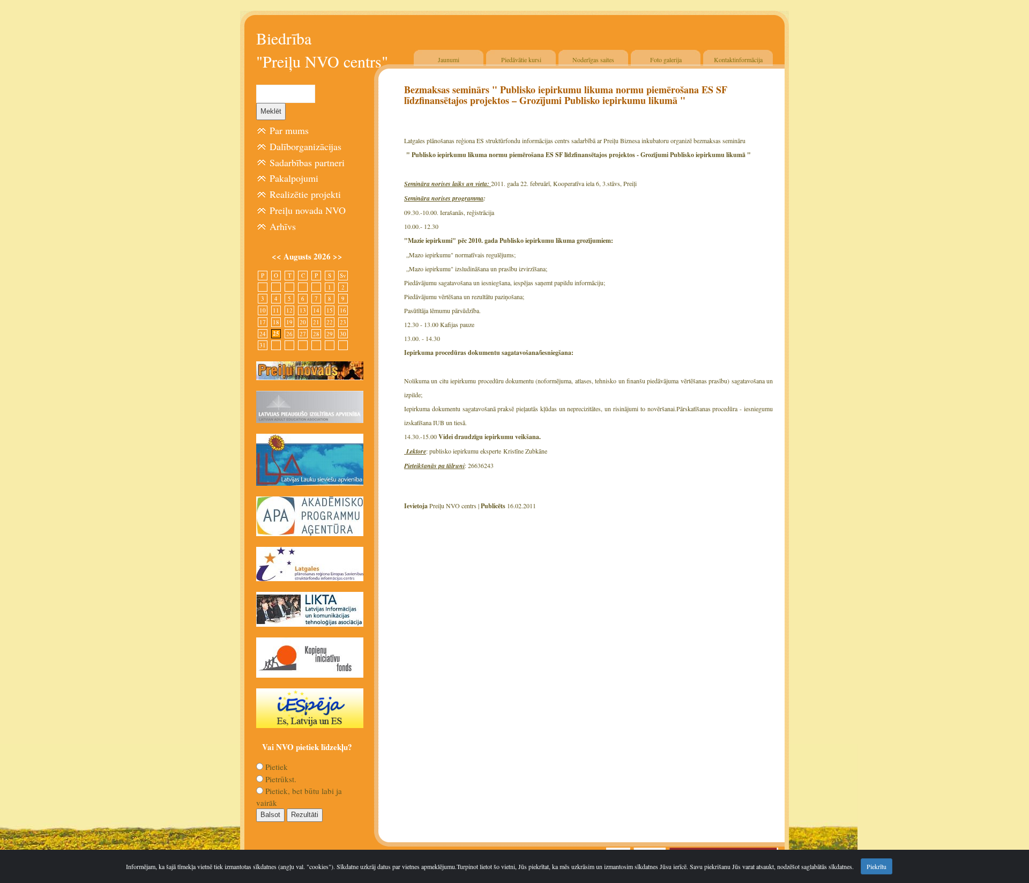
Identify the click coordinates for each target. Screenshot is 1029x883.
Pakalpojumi (294, 178)
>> (337, 256)
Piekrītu (876, 866)
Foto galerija (666, 59)
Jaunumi (448, 59)
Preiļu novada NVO (308, 210)
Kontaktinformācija (738, 59)
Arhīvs (283, 226)
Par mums (289, 130)
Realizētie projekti (305, 194)
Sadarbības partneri (307, 162)
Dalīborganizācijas (305, 146)
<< (278, 256)
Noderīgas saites (593, 59)
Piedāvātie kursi (521, 59)
